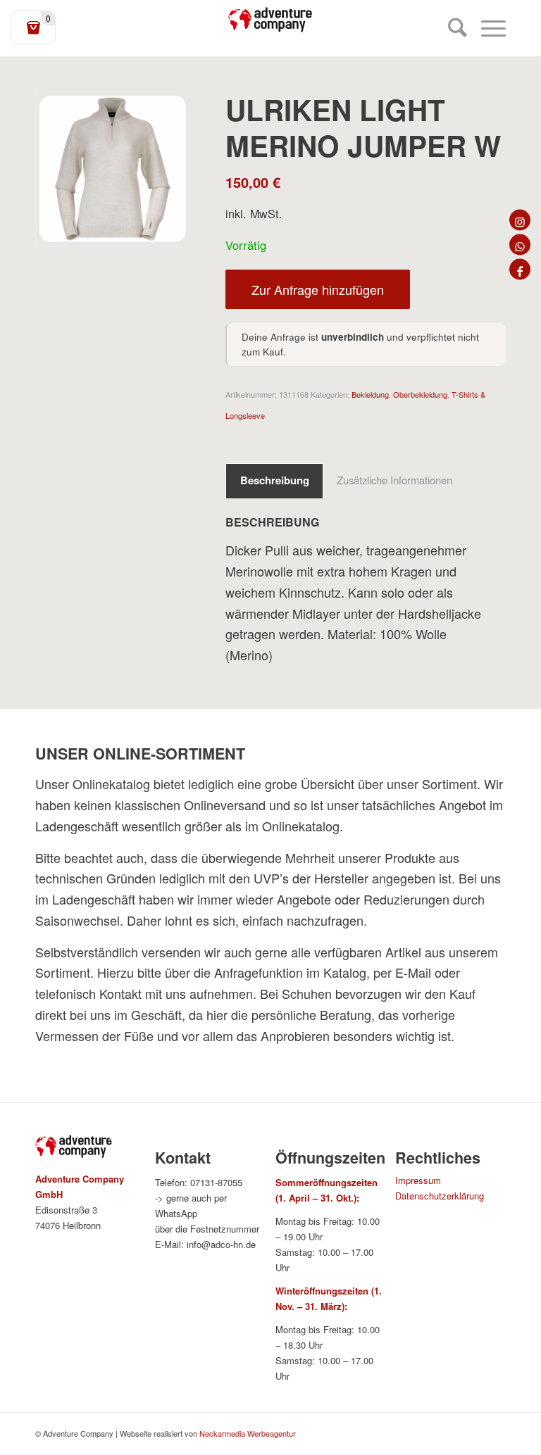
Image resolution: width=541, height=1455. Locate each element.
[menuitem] (450, 28)
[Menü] (486, 28)
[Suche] (450, 28)
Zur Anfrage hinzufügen (317, 289)
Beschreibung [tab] (274, 480)
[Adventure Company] (270, 19)
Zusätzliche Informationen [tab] (394, 479)
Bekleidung (370, 394)
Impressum (418, 1180)
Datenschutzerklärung (439, 1195)
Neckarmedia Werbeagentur (247, 1433)
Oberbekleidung (420, 394)
